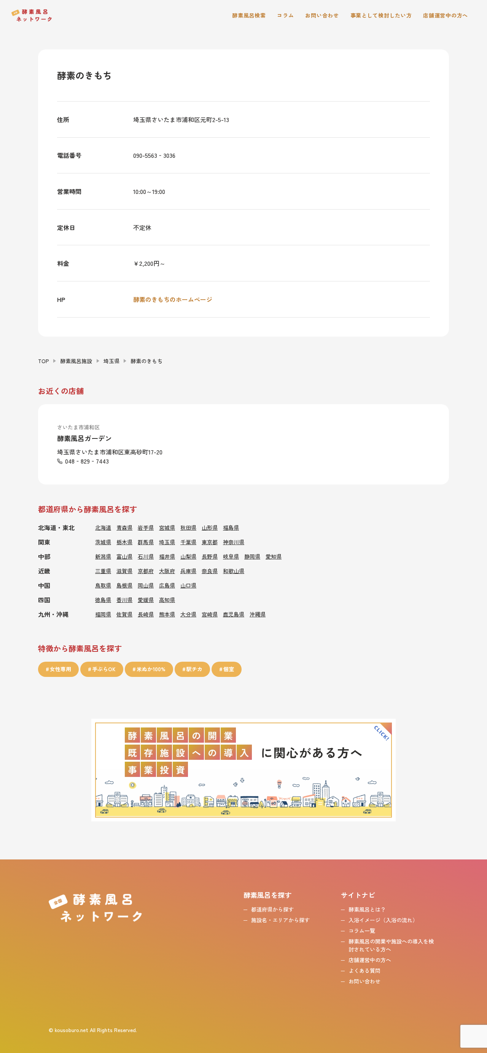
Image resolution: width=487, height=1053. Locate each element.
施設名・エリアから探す (280, 920)
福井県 (167, 556)
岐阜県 (231, 556)
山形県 (210, 527)
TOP (43, 361)
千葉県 (188, 542)
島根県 (124, 585)
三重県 (103, 571)
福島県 (231, 527)
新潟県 (103, 556)
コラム (285, 15)
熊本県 (167, 614)
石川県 (146, 556)
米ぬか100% (151, 669)
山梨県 (188, 556)
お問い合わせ (322, 15)
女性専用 (60, 669)
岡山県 (146, 585)
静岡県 (252, 556)
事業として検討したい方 (381, 15)
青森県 (124, 527)
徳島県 (103, 600)
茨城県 (103, 542)
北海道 (103, 527)
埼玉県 (111, 361)
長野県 (210, 556)
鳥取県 (103, 585)
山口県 (188, 585)
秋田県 (188, 527)
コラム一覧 (362, 930)
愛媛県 (146, 600)
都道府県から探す (272, 909)
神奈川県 (233, 542)
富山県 (124, 556)
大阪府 (167, 571)
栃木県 (124, 542)
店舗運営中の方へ (445, 15)
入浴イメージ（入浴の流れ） (383, 920)
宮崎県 (210, 614)
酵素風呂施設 (76, 361)
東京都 (210, 542)
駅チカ (194, 669)
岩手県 (146, 527)
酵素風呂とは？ (367, 909)
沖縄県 (258, 614)
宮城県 (167, 527)
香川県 (124, 600)
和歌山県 (233, 571)
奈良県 (210, 571)
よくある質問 (364, 970)
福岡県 (103, 614)
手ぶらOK (104, 669)
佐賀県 (124, 614)
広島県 (167, 585)
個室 (228, 669)
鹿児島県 (233, 614)
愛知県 (274, 556)
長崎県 (146, 614)
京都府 (146, 571)
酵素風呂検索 (249, 15)
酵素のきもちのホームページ (172, 299)
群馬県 (146, 542)
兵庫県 (188, 571)
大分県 (188, 614)
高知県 (167, 600)
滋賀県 (124, 571)
